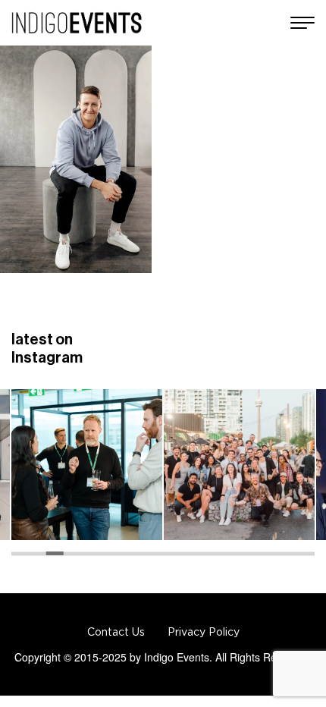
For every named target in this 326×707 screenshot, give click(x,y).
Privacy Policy (204, 632)
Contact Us (116, 632)
